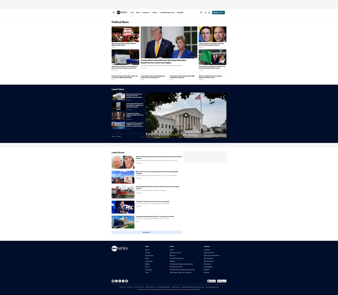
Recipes (147, 264)
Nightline (172, 261)
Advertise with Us (209, 252)
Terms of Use (130, 287)
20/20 (172, 250)
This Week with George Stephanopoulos (181, 264)
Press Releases (208, 267)
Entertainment (149, 255)
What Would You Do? (176, 267)
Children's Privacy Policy (150, 287)
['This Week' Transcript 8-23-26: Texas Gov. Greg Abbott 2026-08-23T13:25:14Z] (123, 207)
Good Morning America (177, 258)
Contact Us (207, 250)
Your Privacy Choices (139, 287)
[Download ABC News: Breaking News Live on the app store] (211, 281)
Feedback (206, 269)
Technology (148, 269)
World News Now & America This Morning (182, 269)
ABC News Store (209, 261)
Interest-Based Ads (175, 287)
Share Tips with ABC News (211, 255)
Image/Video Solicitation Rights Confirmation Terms (192, 287)
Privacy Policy (122, 287)
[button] (113, 12)
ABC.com (172, 255)
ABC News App (208, 258)
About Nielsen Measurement (212, 287)
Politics (147, 250)
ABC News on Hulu (175, 252)
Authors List (207, 264)
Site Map (206, 272)
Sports (147, 267)
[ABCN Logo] (122, 12)
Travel (147, 272)
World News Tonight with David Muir (180, 272)
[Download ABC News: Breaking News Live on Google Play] (221, 281)
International (148, 261)
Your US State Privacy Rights (163, 287)
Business (147, 252)
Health (147, 258)
